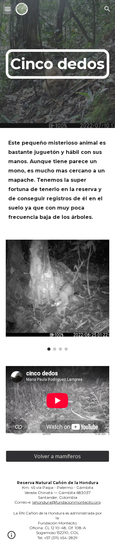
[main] (57, 64)
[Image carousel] (57, 295)
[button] (7, 9)
